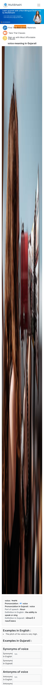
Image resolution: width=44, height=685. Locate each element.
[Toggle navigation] (38, 5)
